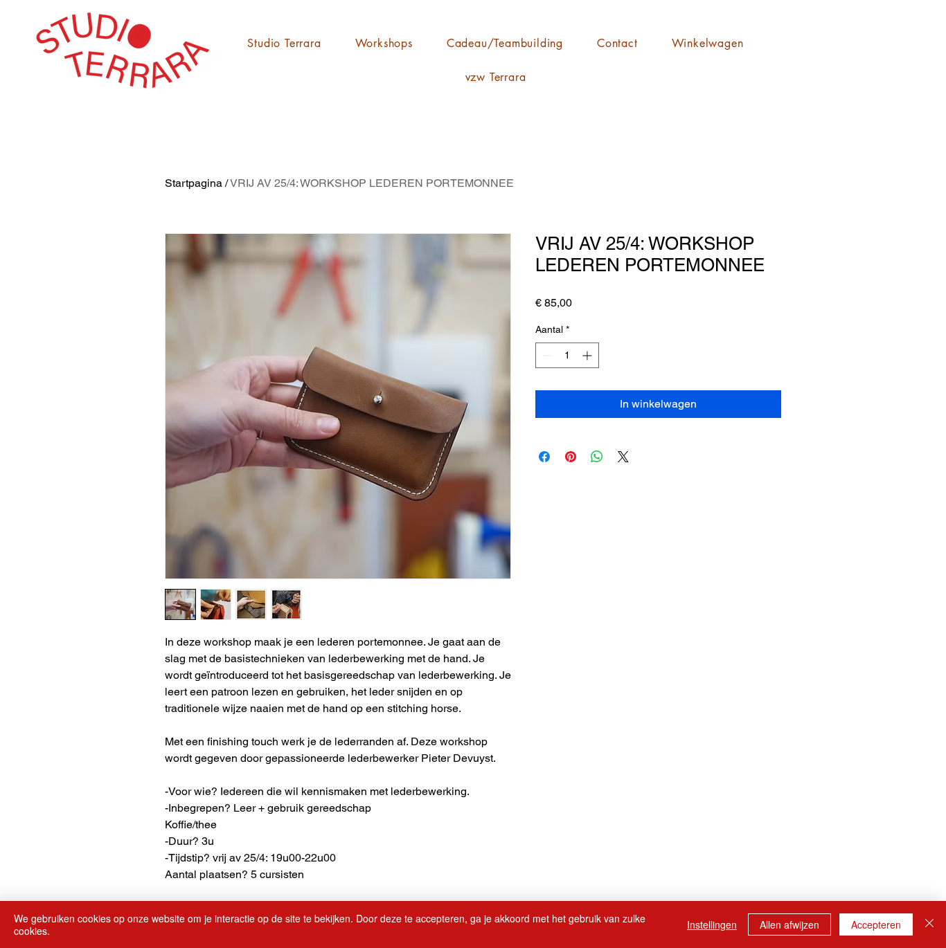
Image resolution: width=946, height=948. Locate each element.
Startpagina (193, 183)
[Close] (929, 924)
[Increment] (588, 355)
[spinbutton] (567, 355)
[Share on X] (623, 456)
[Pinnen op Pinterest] (570, 456)
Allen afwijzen (789, 924)
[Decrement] (546, 355)
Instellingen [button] (712, 924)
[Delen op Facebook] (544, 456)
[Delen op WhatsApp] (597, 456)
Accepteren (876, 924)
